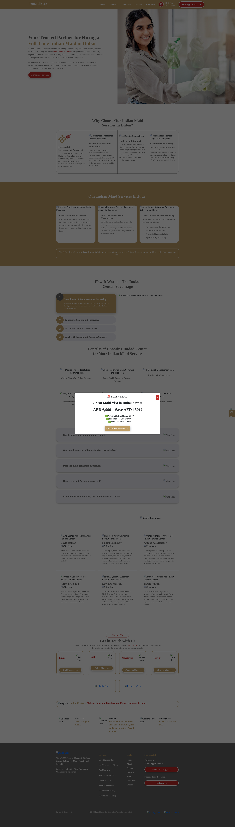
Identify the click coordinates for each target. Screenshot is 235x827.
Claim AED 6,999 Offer (116, 428)
